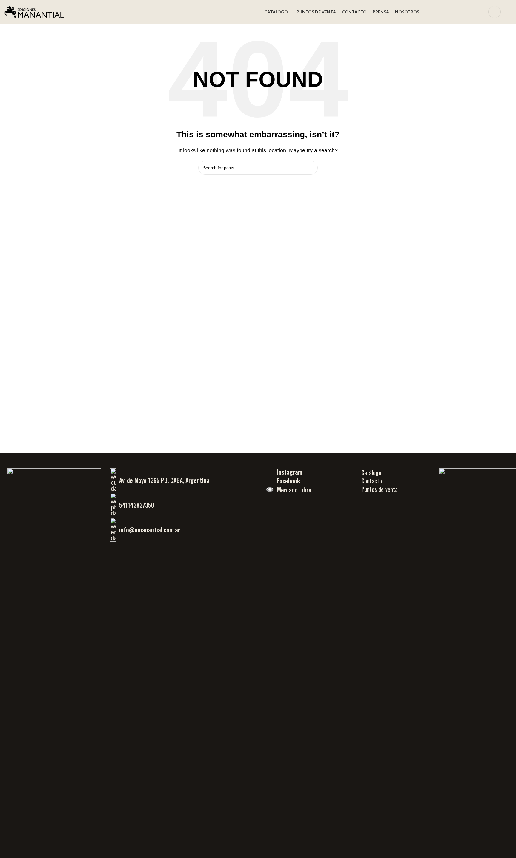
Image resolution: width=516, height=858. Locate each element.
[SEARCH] (311, 168)
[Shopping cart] (509, 12)
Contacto (371, 480)
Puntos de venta (379, 489)
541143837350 (136, 504)
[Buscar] (479, 12)
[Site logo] (34, 11)
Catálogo (371, 472)
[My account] (494, 12)
